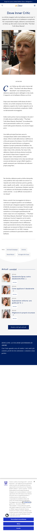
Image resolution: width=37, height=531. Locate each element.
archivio (24, 249)
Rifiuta (18, 523)
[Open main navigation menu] (34, 5)
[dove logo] (18, 5)
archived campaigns (12, 249)
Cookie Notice (27, 502)
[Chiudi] (34, 482)
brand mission (10, 254)
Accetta (18, 528)
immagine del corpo (23, 254)
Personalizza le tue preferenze (18, 519)
